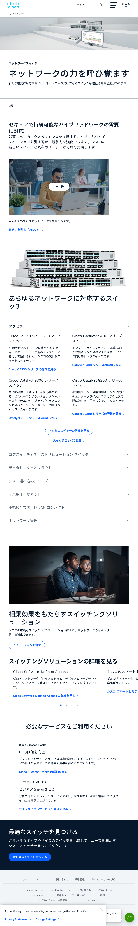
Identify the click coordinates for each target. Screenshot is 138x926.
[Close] (101, 909)
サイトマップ (92, 900)
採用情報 (80, 879)
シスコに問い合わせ (57, 879)
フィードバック (34, 890)
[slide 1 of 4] (61, 705)
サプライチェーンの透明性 (53, 900)
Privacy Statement (16, 919)
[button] (59, 187)
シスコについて (31, 879)
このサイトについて (61, 890)
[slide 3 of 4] (71, 705)
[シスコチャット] (129, 917)
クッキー (38, 895)
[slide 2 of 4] (66, 705)
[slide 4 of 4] (77, 705)
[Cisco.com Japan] (13, 5)
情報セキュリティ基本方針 (72, 895)
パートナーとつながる (102, 879)
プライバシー (104, 890)
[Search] (100, 5)
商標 (102, 895)
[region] (53, 915)
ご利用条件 (84, 890)
